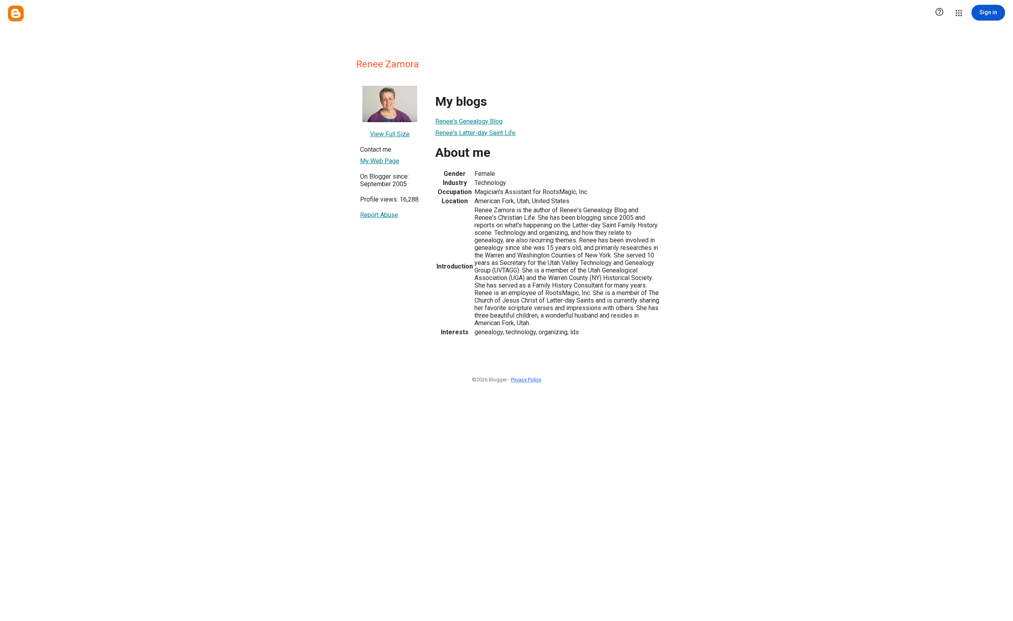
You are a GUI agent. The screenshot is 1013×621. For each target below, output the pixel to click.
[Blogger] (16, 13)
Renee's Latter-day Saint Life (475, 133)
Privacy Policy (526, 380)
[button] (939, 12)
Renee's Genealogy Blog (469, 121)
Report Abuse (379, 215)
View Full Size (390, 134)
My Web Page (379, 161)
